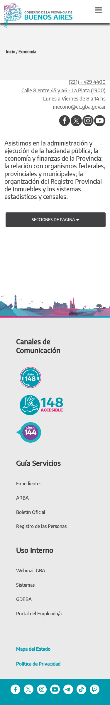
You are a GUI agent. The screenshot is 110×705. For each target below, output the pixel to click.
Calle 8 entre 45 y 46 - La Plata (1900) (63, 90)
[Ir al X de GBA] (28, 689)
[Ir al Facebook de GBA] (15, 689)
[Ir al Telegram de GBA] (68, 689)
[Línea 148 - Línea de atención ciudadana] (28, 376)
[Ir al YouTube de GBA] (55, 689)
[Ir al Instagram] (88, 121)
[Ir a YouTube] (100, 121)
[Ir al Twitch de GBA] (94, 689)
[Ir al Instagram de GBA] (42, 689)
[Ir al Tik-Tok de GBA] (81, 689)
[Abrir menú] (98, 10)
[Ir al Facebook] (64, 121)
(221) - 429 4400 (87, 82)
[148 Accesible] (39, 404)
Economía (27, 51)
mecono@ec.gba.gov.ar (79, 106)
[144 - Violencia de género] (28, 431)
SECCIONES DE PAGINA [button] (54, 219)
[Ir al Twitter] (76, 121)
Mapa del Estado (33, 649)
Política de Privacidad (38, 664)
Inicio (10, 51)
